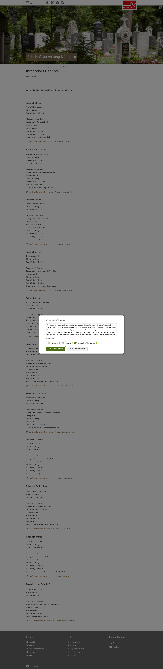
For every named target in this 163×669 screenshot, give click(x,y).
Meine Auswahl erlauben (77, 348)
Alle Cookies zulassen (56, 348)
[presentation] (59, 343)
